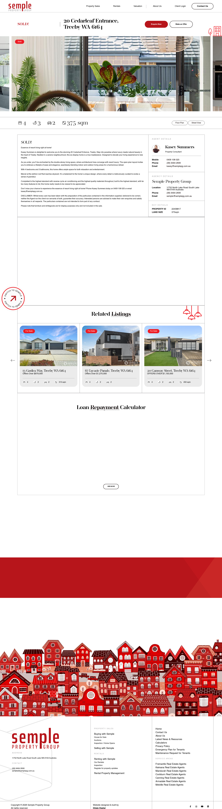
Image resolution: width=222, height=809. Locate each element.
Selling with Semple (104, 748)
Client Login (180, 6)
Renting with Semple (104, 759)
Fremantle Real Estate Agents (171, 764)
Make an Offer (181, 24)
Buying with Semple (104, 734)
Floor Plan (179, 123)
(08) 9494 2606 (174, 163)
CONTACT (17, 763)
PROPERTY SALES (104, 728)
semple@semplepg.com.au (179, 196)
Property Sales (93, 6)
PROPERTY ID (159, 209)
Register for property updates (106, 768)
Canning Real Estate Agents (170, 778)
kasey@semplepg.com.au (179, 166)
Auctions (97, 740)
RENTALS (99, 754)
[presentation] (5, 76)
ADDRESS (17, 753)
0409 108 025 (173, 160)
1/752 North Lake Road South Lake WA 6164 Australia (34, 758)
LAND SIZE (157, 212)
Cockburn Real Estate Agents (171, 774)
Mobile (155, 160)
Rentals (116, 6)
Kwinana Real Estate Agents (170, 767)
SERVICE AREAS (164, 759)
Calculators (161, 743)
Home (159, 729)
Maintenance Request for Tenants (173, 753)
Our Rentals (99, 762)
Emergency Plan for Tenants (170, 750)
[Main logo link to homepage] (20, 6)
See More (111, 486)
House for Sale (100, 737)
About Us (157, 6)
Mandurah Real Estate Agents (171, 771)
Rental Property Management (109, 773)
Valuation (138, 6)
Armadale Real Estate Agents (171, 781)
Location (156, 188)
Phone (155, 163)
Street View (196, 123)
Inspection (98, 765)
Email (154, 166)
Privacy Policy (163, 746)
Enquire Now (156, 24)
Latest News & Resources (169, 739)
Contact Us (161, 732)
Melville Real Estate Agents (169, 785)
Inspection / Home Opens (104, 743)
